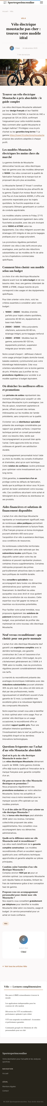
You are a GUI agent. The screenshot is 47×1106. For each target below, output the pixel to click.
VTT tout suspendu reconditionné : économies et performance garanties (22, 1020)
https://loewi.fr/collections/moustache (27, 135)
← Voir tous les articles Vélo (14, 966)
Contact (5, 1091)
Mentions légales (9, 1086)
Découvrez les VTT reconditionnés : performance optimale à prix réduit (19, 1012)
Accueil (5, 11)
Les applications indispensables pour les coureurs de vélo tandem (20, 1004)
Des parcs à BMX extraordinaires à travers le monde (22, 996)
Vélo (11, 11)
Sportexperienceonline (18, 2)
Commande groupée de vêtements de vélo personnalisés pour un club (21, 1029)
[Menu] (41, 2)
